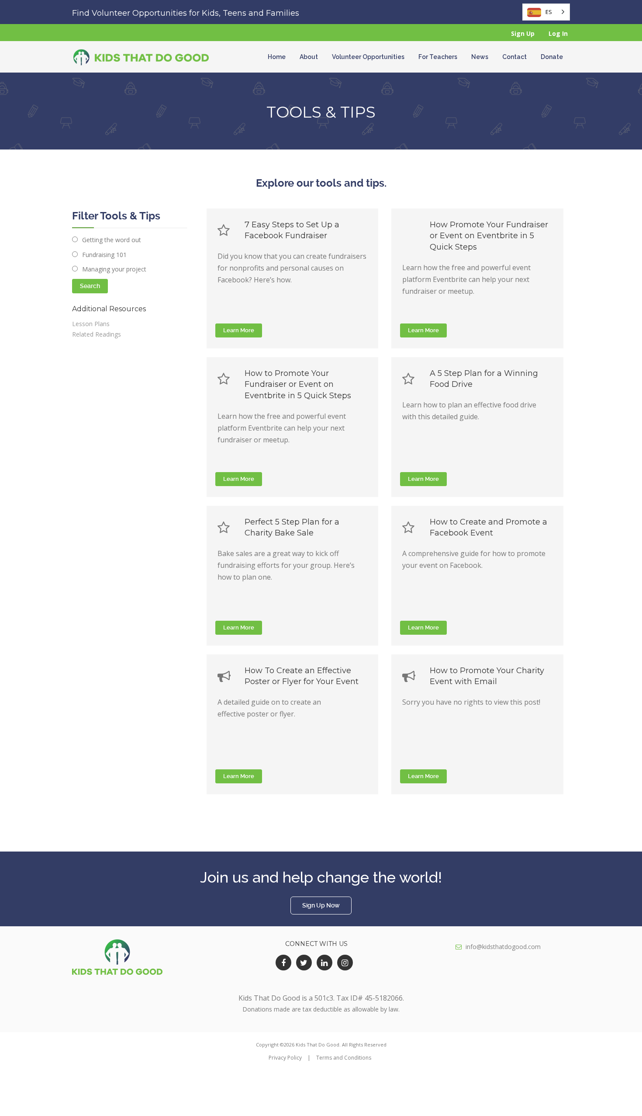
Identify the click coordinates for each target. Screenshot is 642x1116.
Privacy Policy (285, 1057)
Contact (514, 56)
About (309, 56)
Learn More (238, 330)
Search (90, 285)
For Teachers (437, 56)
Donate (552, 56)
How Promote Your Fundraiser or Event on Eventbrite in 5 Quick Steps (489, 236)
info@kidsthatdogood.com (503, 946)
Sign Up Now (321, 905)
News (479, 56)
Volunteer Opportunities (368, 56)
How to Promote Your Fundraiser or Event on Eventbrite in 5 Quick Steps (298, 384)
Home (277, 56)
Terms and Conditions (343, 1057)
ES (548, 12)
